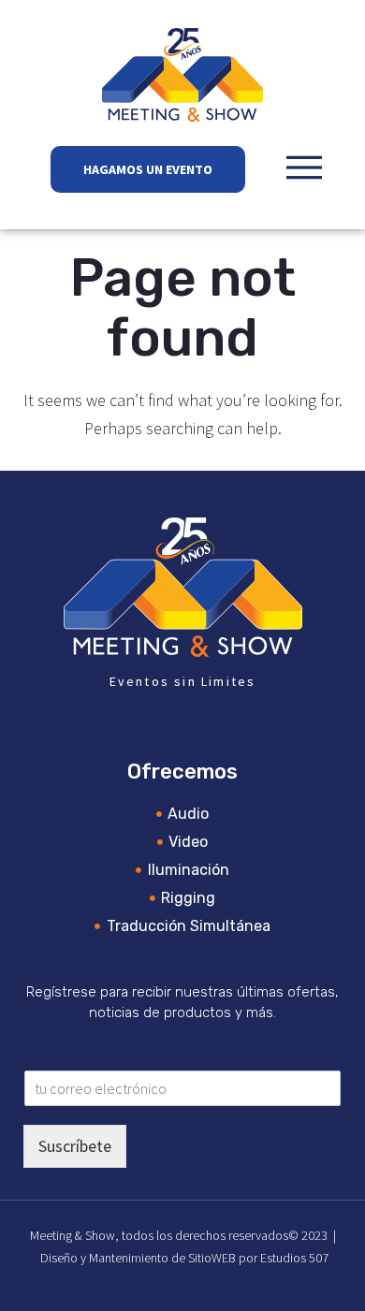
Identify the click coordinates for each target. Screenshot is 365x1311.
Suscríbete (74, 1146)
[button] (304, 167)
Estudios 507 (294, 1257)
